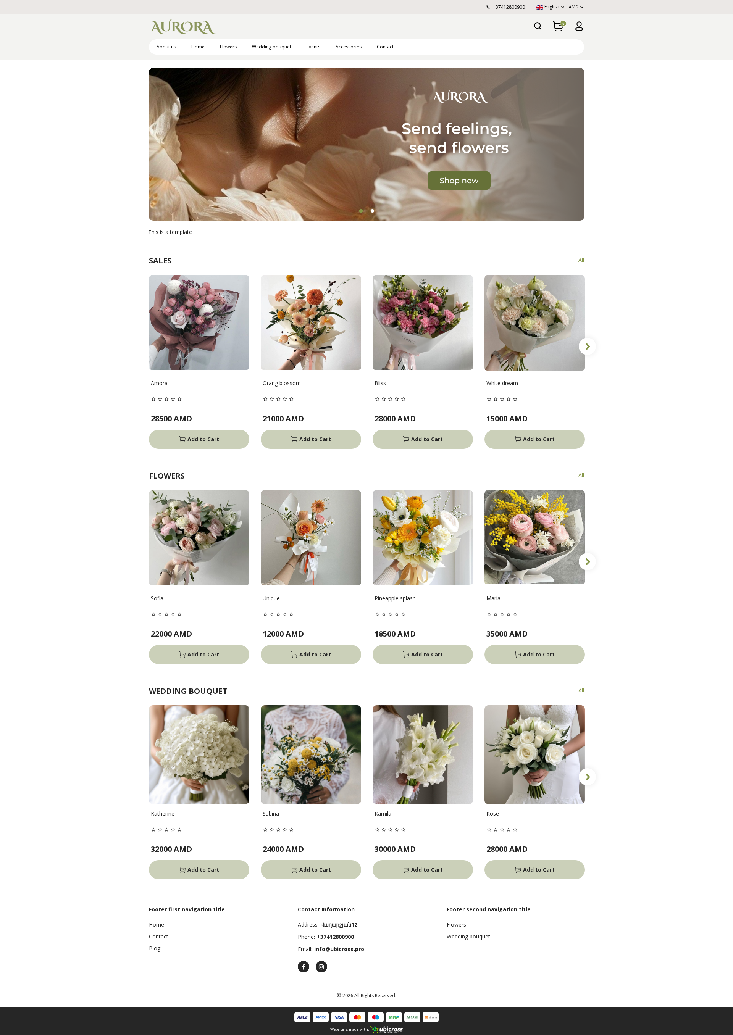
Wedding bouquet (271, 47)
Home (198, 47)
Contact (385, 47)
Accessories (349, 47)
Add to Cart (203, 439)
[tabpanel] (366, 144)
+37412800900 (335, 936)
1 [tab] (361, 211)
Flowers (228, 47)
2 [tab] (372, 211)
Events (313, 47)
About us (166, 47)
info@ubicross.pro (339, 949)
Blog (154, 948)
